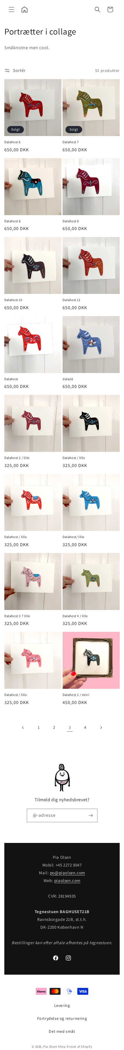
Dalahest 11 (71, 300)
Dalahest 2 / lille (17, 458)
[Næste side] (101, 727)
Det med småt (62, 1031)
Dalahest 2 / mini (76, 695)
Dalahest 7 (71, 142)
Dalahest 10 (13, 300)
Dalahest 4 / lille (75, 616)
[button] (11, 9)
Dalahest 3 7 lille (17, 616)
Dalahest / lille (74, 458)
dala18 (68, 379)
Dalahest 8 (12, 221)
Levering (62, 1005)
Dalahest (11, 379)
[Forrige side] (23, 727)
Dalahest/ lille (73, 537)
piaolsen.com (67, 880)
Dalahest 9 (71, 221)
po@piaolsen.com (67, 872)
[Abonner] (90, 815)
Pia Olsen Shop (54, 1047)
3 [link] (70, 727)
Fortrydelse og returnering (62, 1018)
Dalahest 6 (12, 142)
